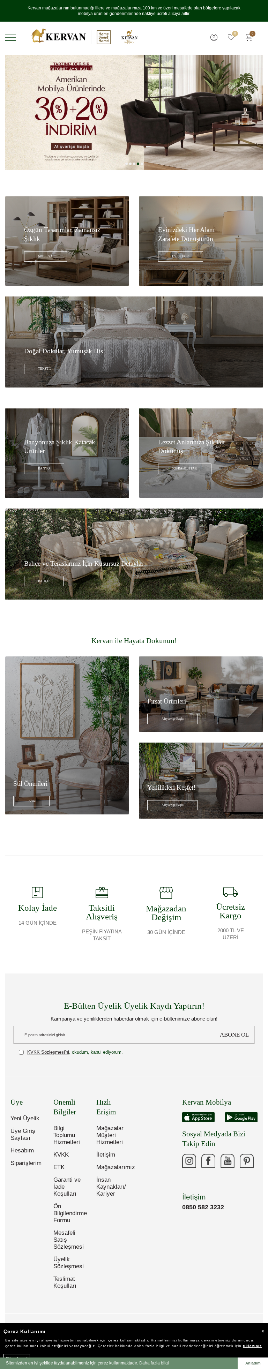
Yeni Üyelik (24, 1118)
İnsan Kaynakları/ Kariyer (111, 1186)
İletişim (105, 1154)
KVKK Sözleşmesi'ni (48, 1052)
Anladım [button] (253, 1363)
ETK (59, 1167)
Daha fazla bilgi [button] (154, 1363)
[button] (126, 164)
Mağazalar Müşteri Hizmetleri (110, 1135)
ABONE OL (234, 1034)
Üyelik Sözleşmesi (68, 1263)
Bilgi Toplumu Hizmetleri (66, 1135)
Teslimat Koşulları (64, 1282)
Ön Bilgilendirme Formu (69, 1213)
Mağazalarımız (112, 1167)
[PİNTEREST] (247, 1161)
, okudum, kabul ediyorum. (75, 1052)
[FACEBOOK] (208, 1161)
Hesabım (22, 1150)
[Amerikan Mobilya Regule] (134, 112)
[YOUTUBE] (227, 1161)
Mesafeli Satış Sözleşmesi (68, 1239)
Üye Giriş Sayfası (22, 1134)
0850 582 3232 (203, 1207)
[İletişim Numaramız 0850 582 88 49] (189, 1180)
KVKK (61, 1154)
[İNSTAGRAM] (189, 1161)
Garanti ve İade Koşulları (67, 1186)
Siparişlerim (26, 1163)
